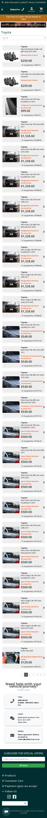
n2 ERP (24, 813)
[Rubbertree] (15, 9)
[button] (2, 9)
